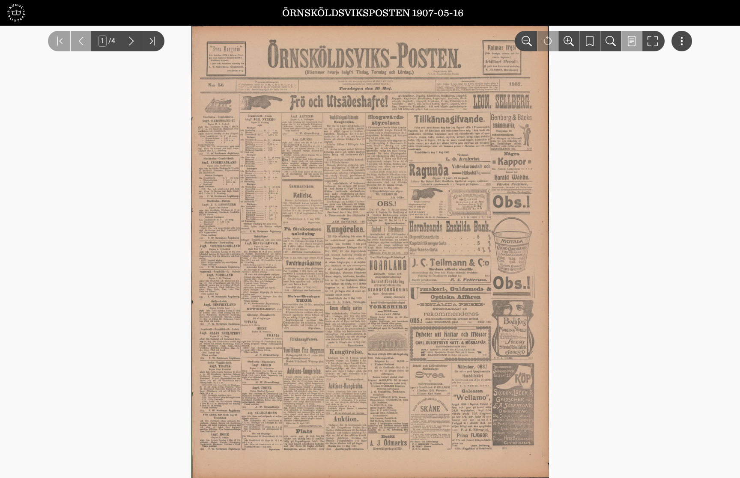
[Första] (59, 41)
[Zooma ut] (526, 41)
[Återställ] (547, 41)
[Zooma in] (568, 41)
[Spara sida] (589, 41)
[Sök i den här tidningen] (610, 41)
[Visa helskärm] (653, 41)
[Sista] (153, 41)
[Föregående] (81, 41)
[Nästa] (131, 41)
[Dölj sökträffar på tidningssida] (631, 41)
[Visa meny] (681, 41)
